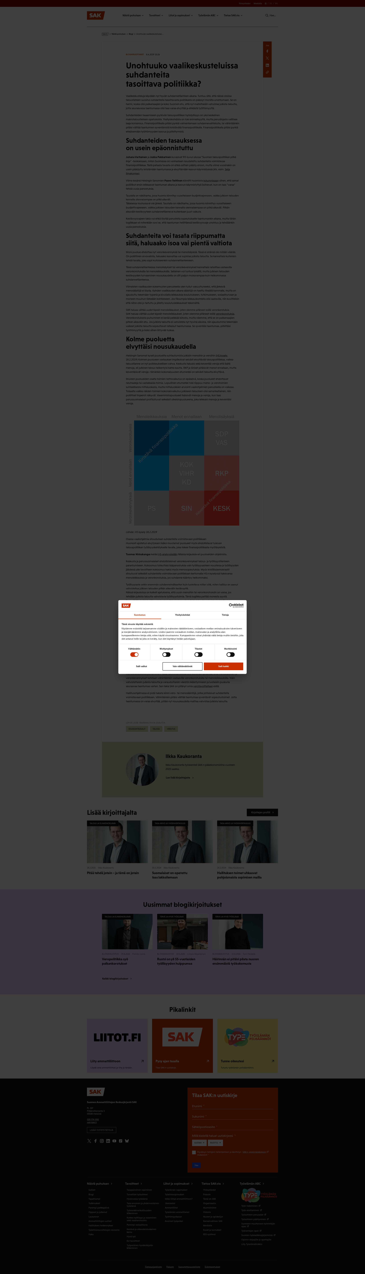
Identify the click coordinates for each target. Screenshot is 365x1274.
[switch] (166, 654)
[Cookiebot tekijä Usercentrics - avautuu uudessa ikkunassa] (231, 606)
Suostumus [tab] (140, 615)
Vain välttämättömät (182, 666)
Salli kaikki (223, 666)
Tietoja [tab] (225, 615)
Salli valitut (141, 666)
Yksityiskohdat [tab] (182, 615)
